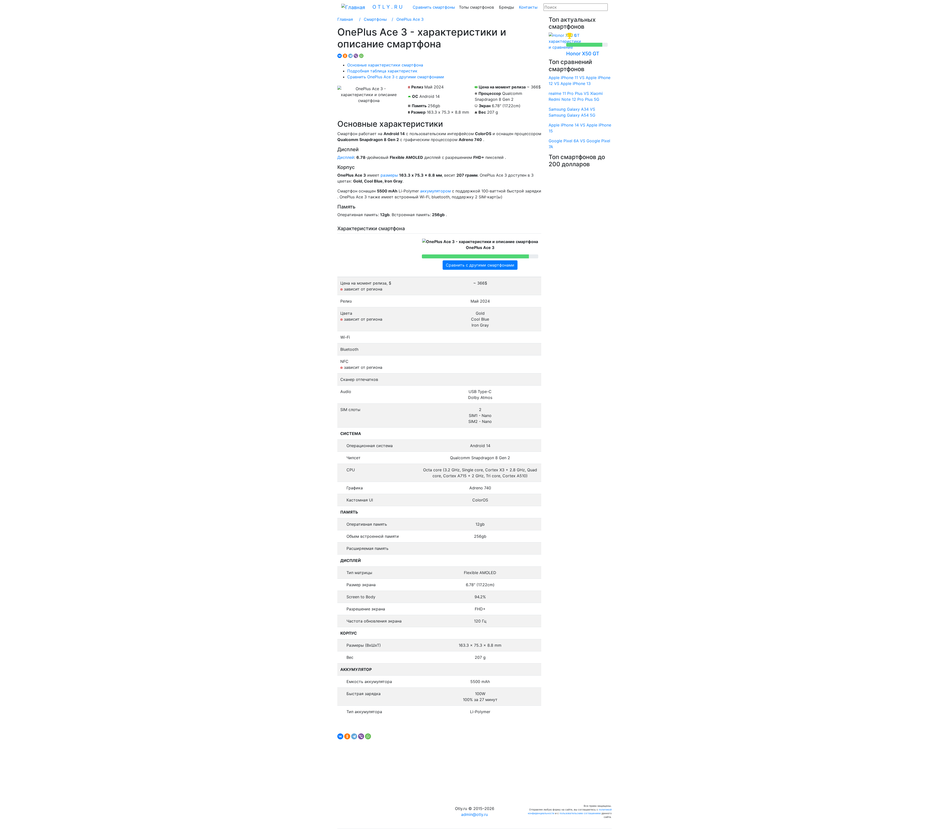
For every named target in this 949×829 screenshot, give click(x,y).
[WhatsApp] (361, 56)
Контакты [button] (528, 7)
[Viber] (356, 56)
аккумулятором (435, 190)
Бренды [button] (506, 7)
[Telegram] (350, 56)
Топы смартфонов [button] (476, 7)
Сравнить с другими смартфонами (480, 265)
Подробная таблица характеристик (382, 70)
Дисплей (345, 157)
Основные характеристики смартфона (385, 64)
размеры (389, 175)
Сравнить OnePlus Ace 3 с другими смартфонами (395, 76)
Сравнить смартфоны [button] (434, 7)
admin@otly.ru (474, 814)
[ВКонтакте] (339, 56)
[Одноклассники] (345, 56)
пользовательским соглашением (580, 813)
